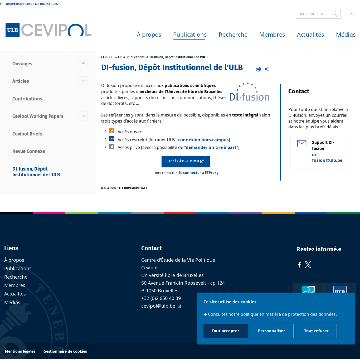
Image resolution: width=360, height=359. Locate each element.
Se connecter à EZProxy (198, 172)
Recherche (15, 277)
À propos (14, 260)
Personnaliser (271, 331)
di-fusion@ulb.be (327, 157)
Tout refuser (316, 331)
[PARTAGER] (267, 69)
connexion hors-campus (203, 140)
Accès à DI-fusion (183, 161)
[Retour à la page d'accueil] (47, 28)
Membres (14, 285)
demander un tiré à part (211, 147)
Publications (18, 268)
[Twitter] (308, 265)
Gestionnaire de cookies (65, 351)
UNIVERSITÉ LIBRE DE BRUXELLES (32, 4)
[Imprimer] (258, 69)
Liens (11, 248)
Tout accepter (225, 331)
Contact (151, 248)
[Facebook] (299, 265)
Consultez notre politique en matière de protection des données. (272, 314)
